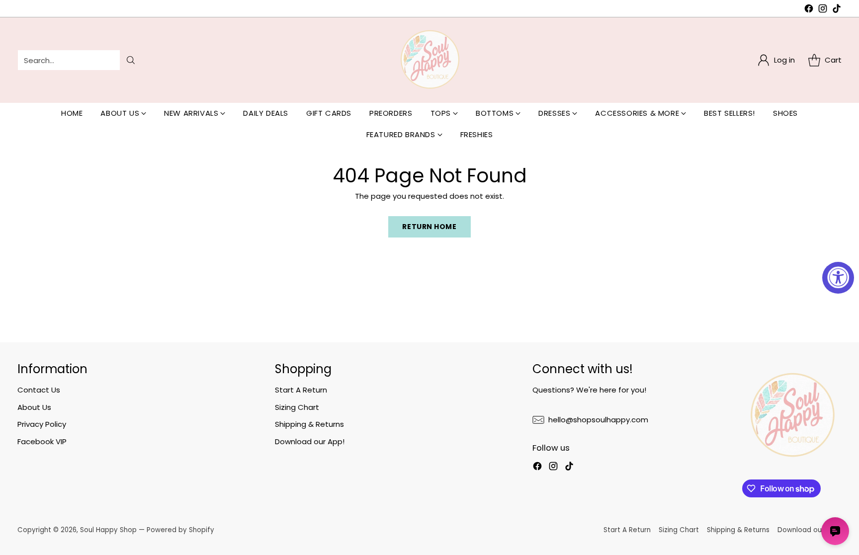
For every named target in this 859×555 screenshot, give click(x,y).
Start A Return (301, 390)
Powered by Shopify (180, 530)
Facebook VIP (42, 441)
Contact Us (38, 390)
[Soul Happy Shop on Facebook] (809, 10)
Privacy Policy (41, 424)
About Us (34, 407)
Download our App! (309, 441)
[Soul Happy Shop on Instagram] (823, 10)
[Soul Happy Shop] (429, 60)
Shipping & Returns (309, 424)
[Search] (131, 60)
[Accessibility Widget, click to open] (838, 278)
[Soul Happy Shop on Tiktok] (837, 10)
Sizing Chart (297, 407)
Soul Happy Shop (108, 530)
